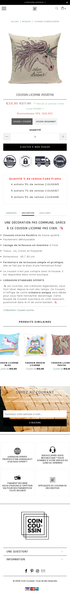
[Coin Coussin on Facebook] (26, 571)
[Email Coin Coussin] (43, 571)
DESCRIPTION (28, 213)
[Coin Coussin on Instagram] (37, 571)
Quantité (35, 129)
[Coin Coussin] (34, 10)
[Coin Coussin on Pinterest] (32, 571)
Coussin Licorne (25, 310)
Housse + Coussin (22, 121)
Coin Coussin (28, 580)
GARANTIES (11, 213)
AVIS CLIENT (45, 213)
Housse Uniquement (46, 121)
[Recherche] (57, 8)
